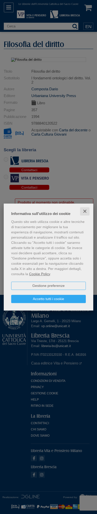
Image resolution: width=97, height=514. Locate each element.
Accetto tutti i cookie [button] (48, 299)
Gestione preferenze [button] (48, 286)
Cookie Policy (39, 274)
